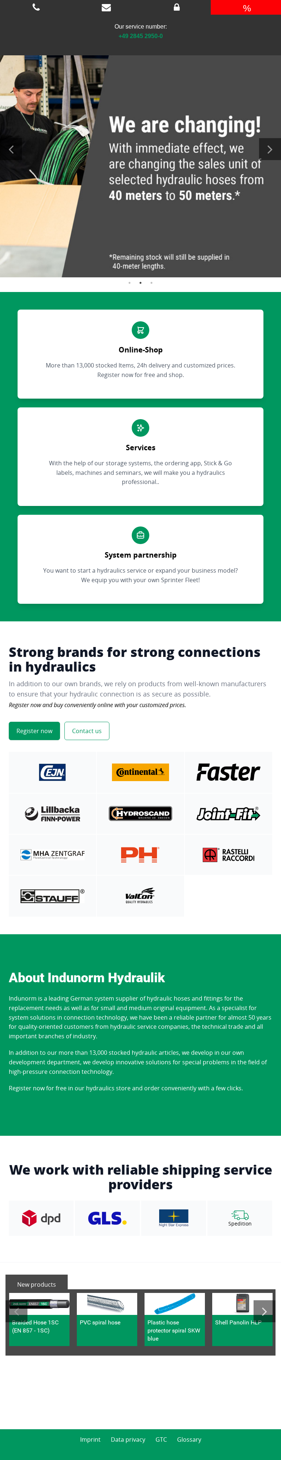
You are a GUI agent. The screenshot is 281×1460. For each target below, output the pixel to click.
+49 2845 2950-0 (141, 36)
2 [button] (140, 283)
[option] (140, 160)
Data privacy (128, 1439)
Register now (34, 731)
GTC (161, 1439)
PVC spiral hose (100, 1322)
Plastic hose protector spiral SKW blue (173, 1330)
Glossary (189, 1439)
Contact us (87, 731)
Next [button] (270, 149)
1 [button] (129, 283)
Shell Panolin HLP (238, 1322)
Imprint (90, 1439)
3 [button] (151, 283)
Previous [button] (11, 149)
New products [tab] (36, 1284)
